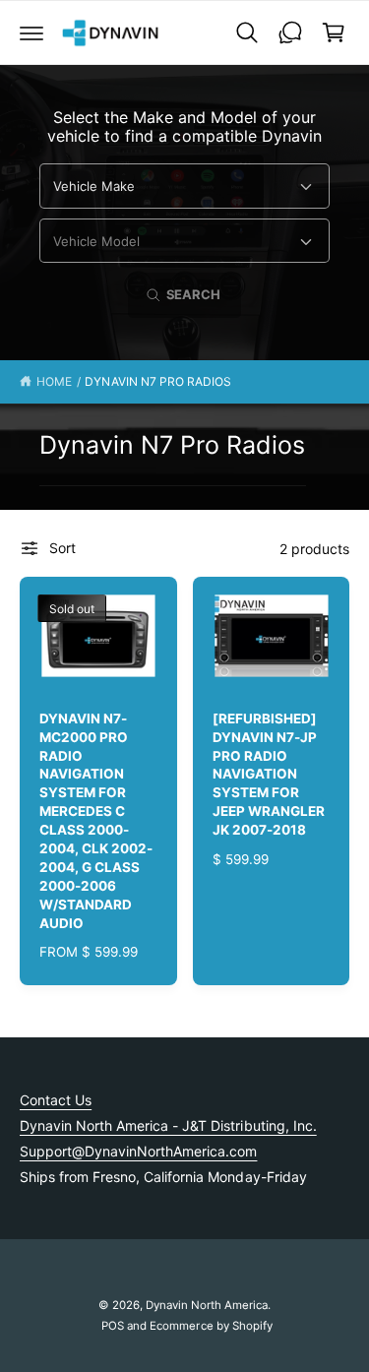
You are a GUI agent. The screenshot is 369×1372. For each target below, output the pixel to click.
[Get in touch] (290, 32)
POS (112, 1326)
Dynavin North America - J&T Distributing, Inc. (168, 1125)
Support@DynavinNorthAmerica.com (138, 1151)
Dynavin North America (207, 1305)
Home (54, 381)
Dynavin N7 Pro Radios (157, 381)
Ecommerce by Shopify (211, 1326)
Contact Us (56, 1099)
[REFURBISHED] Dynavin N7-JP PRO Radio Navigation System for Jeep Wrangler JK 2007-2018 (269, 774)
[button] (31, 32)
